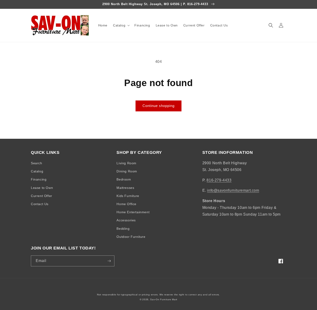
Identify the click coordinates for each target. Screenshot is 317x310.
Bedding (122, 228)
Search (36, 163)
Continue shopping (158, 106)
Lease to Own (42, 188)
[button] (121, 25)
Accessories (126, 220)
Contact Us (40, 204)
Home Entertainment (132, 212)
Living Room (126, 163)
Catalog (37, 171)
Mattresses (125, 188)
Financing (38, 179)
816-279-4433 (219, 180)
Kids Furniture (127, 196)
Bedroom (123, 179)
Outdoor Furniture (130, 237)
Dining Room (126, 171)
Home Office (126, 204)
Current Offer (41, 196)
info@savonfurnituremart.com (233, 190)
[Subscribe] (109, 260)
